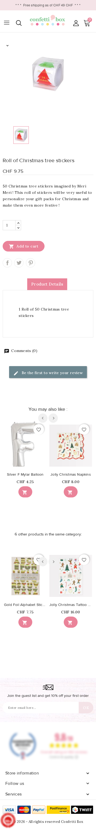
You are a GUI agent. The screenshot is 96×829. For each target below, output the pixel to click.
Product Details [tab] (47, 284)
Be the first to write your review (52, 372)
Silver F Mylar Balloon (25, 474)
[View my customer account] (76, 23)
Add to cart (23, 246)
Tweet (18, 262)
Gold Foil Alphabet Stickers (25, 604)
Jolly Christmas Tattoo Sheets (70, 604)
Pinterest (30, 262)
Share (7, 262)
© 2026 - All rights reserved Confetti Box (48, 821)
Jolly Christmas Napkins (70, 474)
